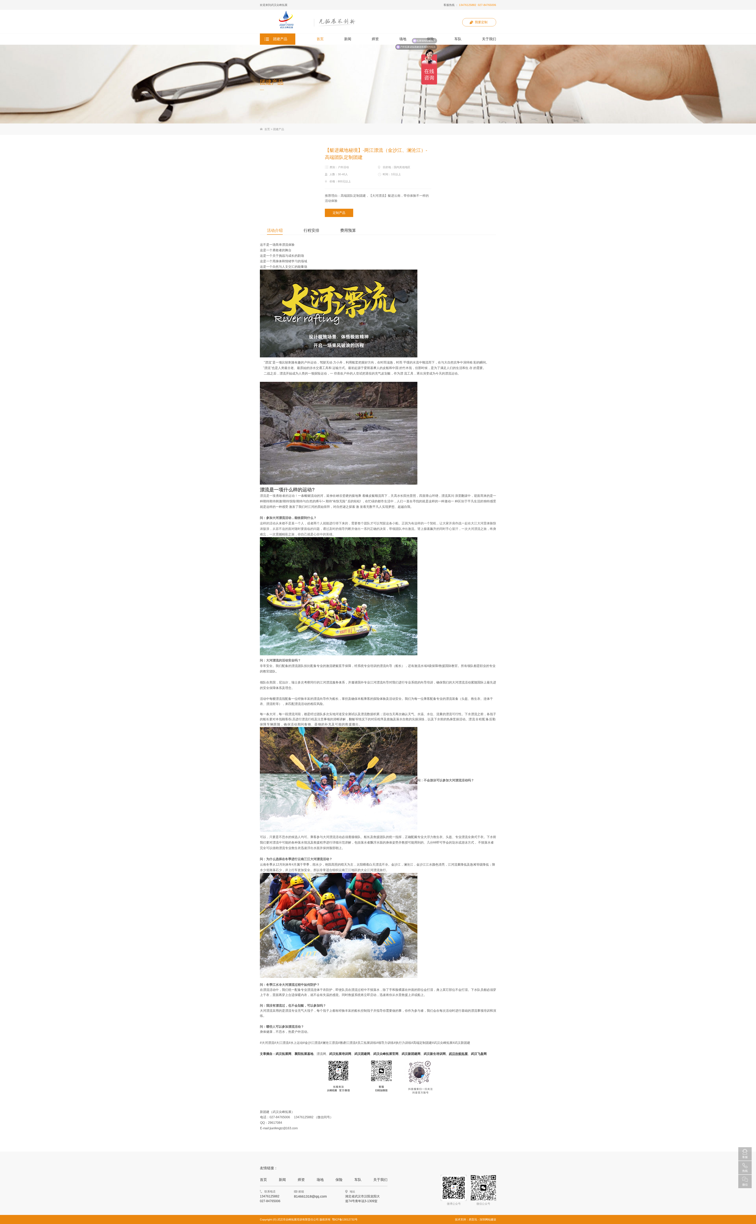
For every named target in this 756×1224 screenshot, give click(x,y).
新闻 (282, 1180)
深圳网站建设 (488, 1219)
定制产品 (339, 212)
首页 (267, 129)
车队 (357, 1180)
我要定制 (481, 22)
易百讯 (473, 1219)
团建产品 (278, 129)
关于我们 (380, 1180)
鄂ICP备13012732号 (345, 1219)
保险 (339, 1180)
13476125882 (467, 4)
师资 (301, 1180)
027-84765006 (487, 4)
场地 (320, 1180)
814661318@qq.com (310, 1196)
